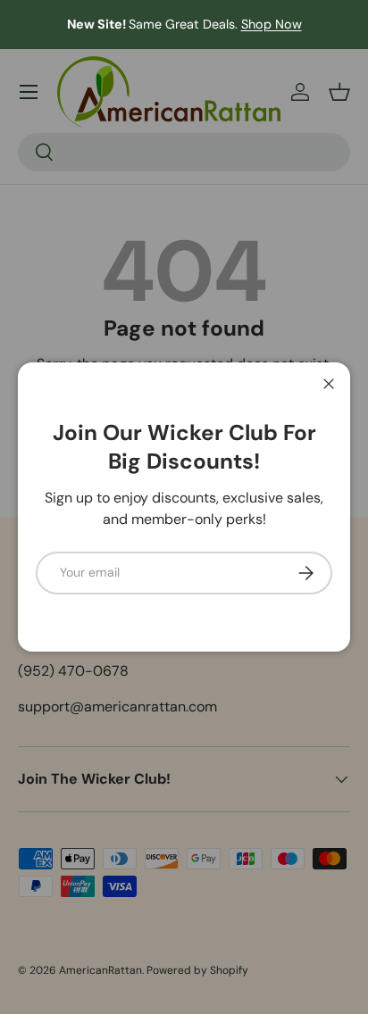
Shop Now (271, 24)
